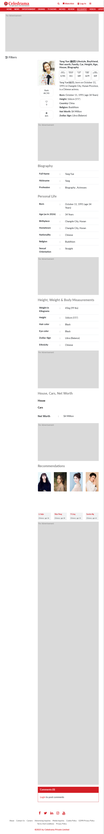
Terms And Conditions (45, 824)
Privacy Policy (61, 824)
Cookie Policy (71, 821)
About (11, 821)
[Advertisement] (52, 33)
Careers (30, 821)
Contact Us (20, 821)
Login (42, 797)
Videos (93, 9)
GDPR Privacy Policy (87, 821)
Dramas (41, 9)
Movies (62, 9)
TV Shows (52, 9)
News (16, 9)
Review (71, 9)
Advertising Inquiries (43, 821)
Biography (82, 9)
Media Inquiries (58, 821)
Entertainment (28, 9)
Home (9, 9)
